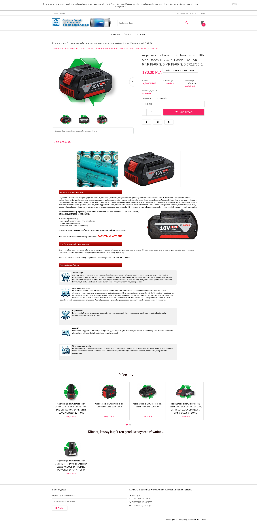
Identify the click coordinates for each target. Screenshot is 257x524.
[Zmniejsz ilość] (144, 112)
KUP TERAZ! (186, 112)
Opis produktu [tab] (62, 141)
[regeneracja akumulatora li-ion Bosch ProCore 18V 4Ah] (147, 392)
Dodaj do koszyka (72, 416)
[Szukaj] (186, 22)
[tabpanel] (128, 257)
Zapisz (60, 508)
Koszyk (141, 34)
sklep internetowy (190, 520)
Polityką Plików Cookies (113, 4)
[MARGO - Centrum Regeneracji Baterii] (82, 23)
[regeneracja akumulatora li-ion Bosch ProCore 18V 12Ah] (109, 392)
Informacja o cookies (173, 520)
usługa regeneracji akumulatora (180, 70)
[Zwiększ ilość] (159, 112)
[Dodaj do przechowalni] (85, 385)
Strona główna (121, 34)
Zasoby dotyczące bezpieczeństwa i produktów (75, 131)
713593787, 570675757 (141, 502)
